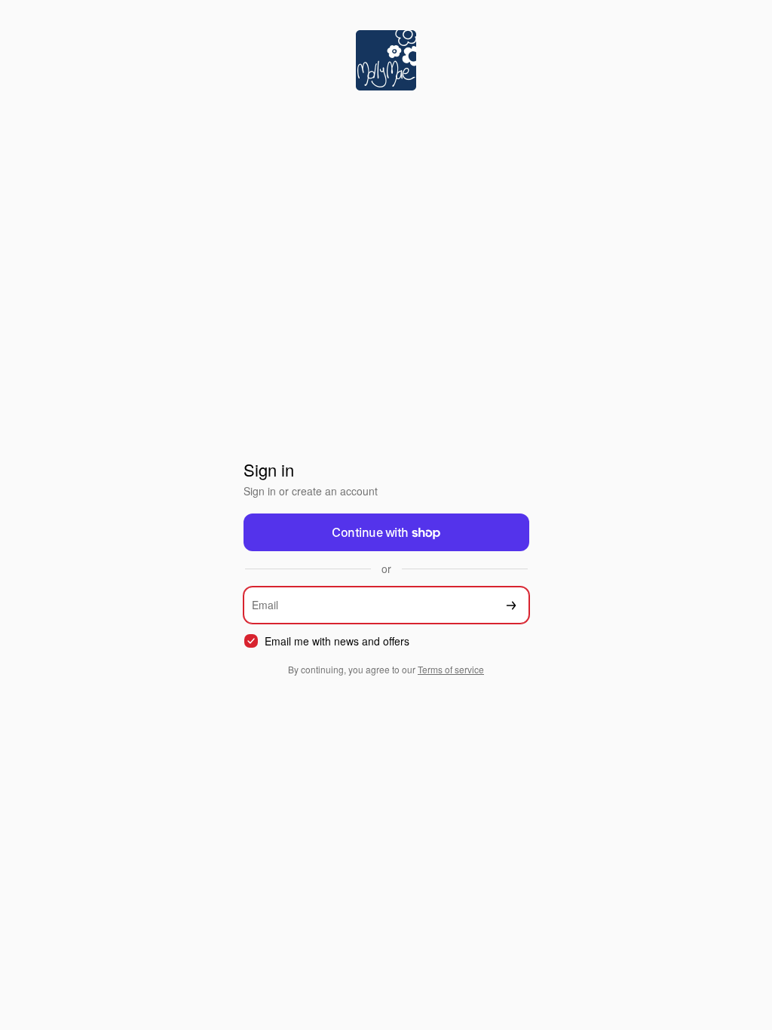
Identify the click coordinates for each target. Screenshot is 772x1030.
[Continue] (511, 605)
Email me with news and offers (337, 641)
